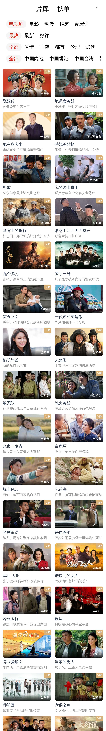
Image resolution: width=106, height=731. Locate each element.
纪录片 (82, 24)
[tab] (42, 9)
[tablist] (53, 9)
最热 (14, 35)
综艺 (65, 24)
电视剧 (16, 24)
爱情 (29, 47)
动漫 (49, 24)
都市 (60, 47)
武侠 (90, 47)
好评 (44, 35)
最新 (29, 35)
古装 (44, 47)
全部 (14, 47)
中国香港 (59, 58)
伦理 (75, 47)
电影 (34, 24)
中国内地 (34, 58)
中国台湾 (84, 58)
